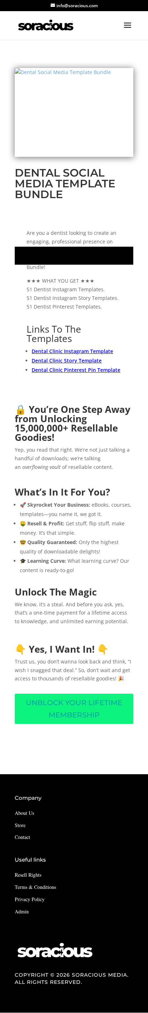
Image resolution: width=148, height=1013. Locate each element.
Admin (22, 911)
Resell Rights (28, 874)
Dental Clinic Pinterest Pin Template (76, 369)
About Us (24, 812)
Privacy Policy (30, 899)
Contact (22, 837)
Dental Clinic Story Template (67, 360)
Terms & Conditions (35, 887)
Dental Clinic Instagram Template (72, 351)
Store (20, 825)
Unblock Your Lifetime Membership (74, 708)
